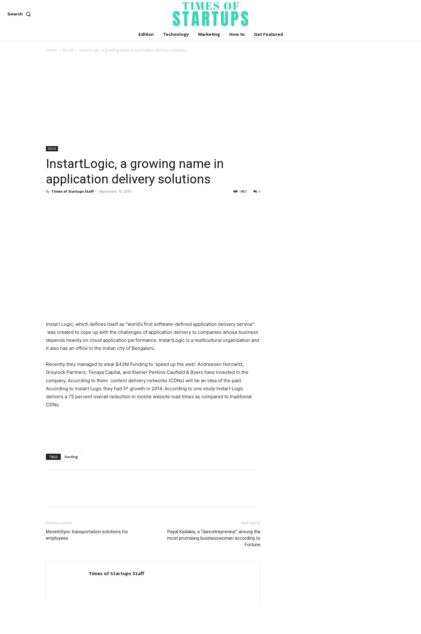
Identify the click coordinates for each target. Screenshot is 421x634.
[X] (66, 205)
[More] (109, 205)
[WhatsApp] (94, 205)
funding (71, 456)
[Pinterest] (80, 205)
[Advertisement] (210, 100)
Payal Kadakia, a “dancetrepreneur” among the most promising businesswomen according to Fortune (213, 538)
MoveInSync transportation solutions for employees (87, 535)
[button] (20, 13)
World (68, 50)
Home (51, 50)
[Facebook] (52, 205)
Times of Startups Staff (72, 191)
